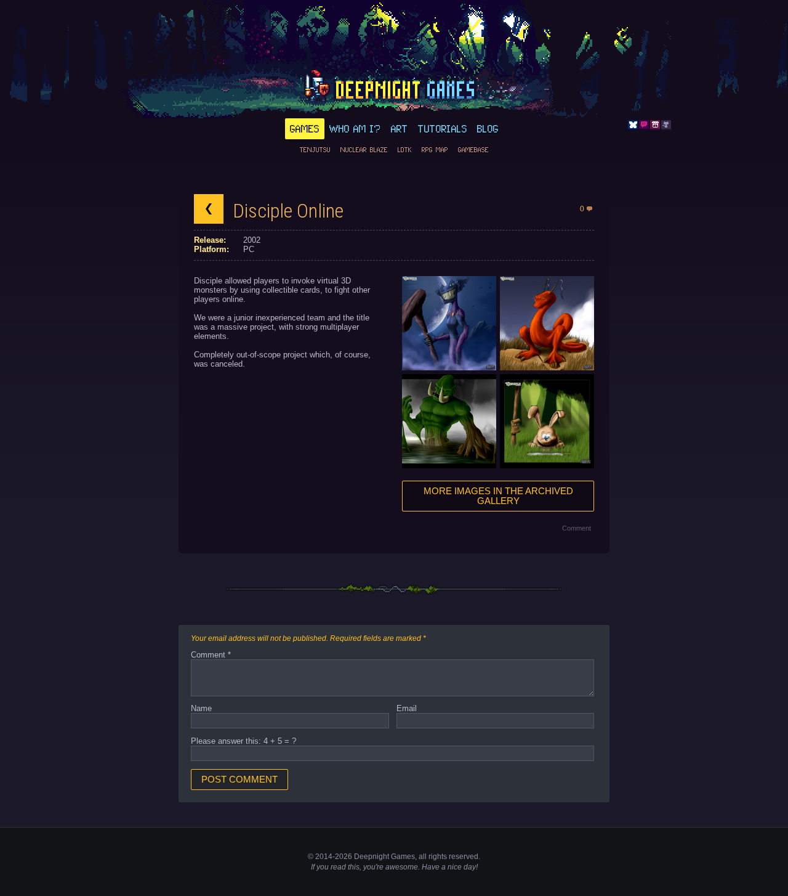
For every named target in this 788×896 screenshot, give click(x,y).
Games (305, 128)
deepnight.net (394, 86)
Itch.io (655, 125)
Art (399, 128)
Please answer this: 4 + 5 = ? (243, 741)
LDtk (405, 149)
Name (201, 708)
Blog (488, 128)
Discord (644, 125)
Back (208, 209)
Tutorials (442, 128)
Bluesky (633, 125)
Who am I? (355, 128)
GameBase (473, 149)
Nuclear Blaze (364, 149)
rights (437, 856)
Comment (576, 528)
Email (406, 708)
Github (666, 125)
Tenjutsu (315, 149)
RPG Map (435, 149)
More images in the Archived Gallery (498, 496)
